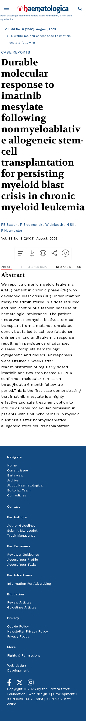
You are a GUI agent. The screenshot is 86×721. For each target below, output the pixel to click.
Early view (15, 475)
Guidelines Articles (21, 607)
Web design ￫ (39, 694)
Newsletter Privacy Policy (27, 631)
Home (12, 465)
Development (18, 670)
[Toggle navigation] (8, 9)
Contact (13, 506)
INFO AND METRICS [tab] (68, 267)
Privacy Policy (18, 636)
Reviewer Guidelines (23, 554)
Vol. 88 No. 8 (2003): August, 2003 (30, 29)
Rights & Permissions (23, 655)
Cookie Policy (18, 626)
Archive (13, 480)
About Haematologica (25, 485)
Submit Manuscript (22, 530)
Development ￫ (65, 694)
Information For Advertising (29, 583)
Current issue (17, 470)
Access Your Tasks (22, 564)
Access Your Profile (22, 559)
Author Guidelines (21, 525)
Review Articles (19, 602)
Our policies (16, 495)
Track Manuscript (21, 535)
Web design (16, 665)
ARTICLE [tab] (6, 267)
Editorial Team (19, 490)
